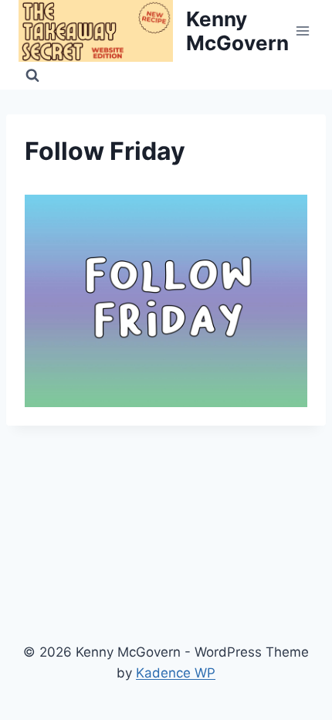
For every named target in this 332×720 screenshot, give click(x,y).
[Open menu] (303, 30)
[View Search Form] (32, 76)
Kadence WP (175, 673)
